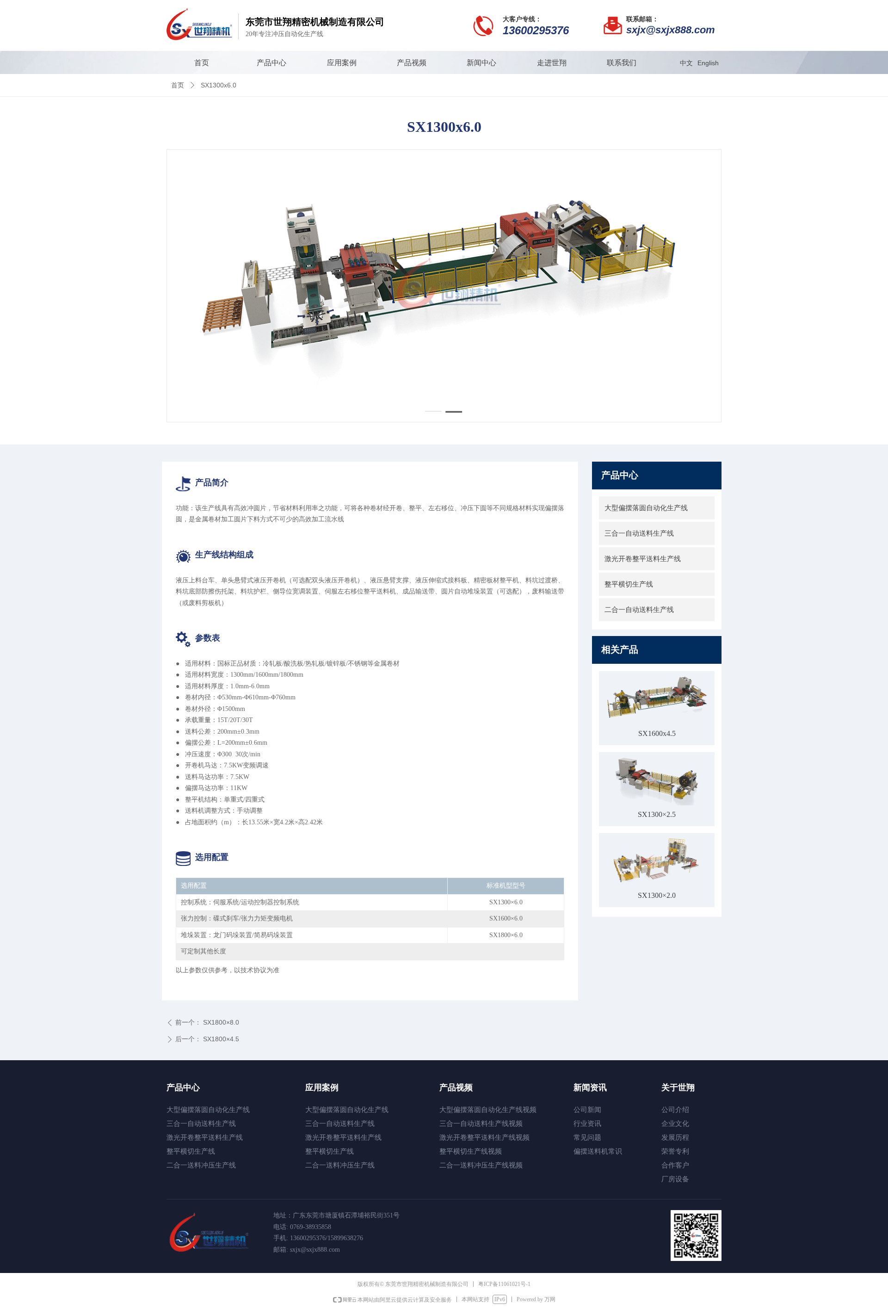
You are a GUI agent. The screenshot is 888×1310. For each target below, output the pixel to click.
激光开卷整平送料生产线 (642, 558)
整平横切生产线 (628, 584)
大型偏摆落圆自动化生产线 (646, 508)
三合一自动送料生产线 (639, 533)
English (708, 63)
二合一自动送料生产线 (639, 609)
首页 (177, 85)
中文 (686, 63)
